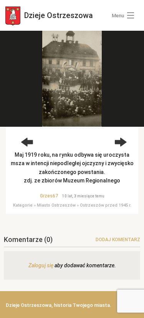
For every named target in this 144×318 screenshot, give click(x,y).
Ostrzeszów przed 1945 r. (105, 205)
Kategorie (23, 205)
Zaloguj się (40, 265)
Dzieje (57, 15)
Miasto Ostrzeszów (56, 205)
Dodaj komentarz (118, 239)
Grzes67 (49, 196)
